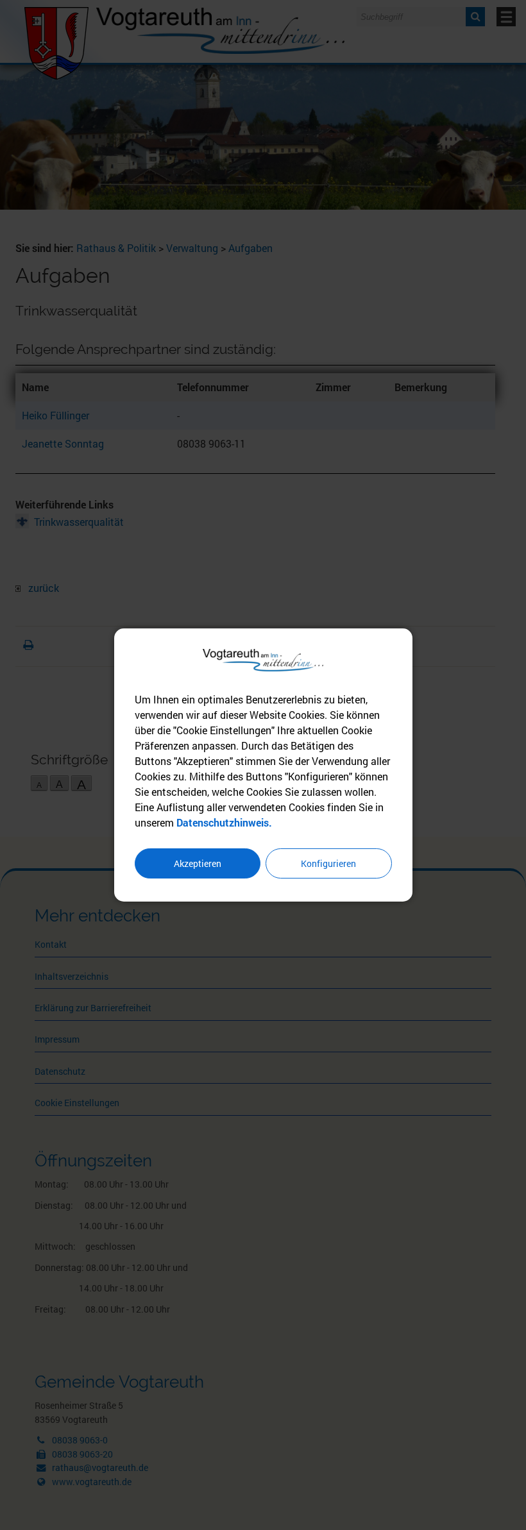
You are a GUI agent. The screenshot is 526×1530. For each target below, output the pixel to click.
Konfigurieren (328, 863)
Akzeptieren (197, 863)
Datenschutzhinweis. (224, 822)
